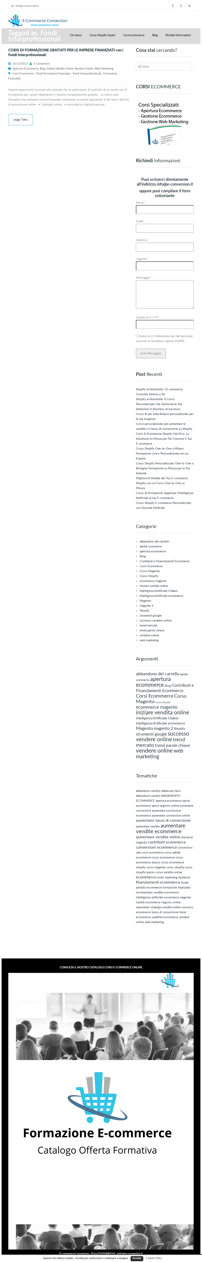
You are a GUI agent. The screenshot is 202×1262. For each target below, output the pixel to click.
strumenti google (151, 615)
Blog (155, 35)
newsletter (143, 907)
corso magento (156, 867)
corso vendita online (169, 872)
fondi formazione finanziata (53, 73)
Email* (140, 221)
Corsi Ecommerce (151, 566)
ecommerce (146, 877)
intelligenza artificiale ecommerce (157, 897)
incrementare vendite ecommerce (157, 892)
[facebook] (173, 6)
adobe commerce (151, 546)
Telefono (141, 240)
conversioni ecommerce (156, 847)
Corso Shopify (149, 576)
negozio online (171, 902)
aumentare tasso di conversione (163, 820)
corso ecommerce (163, 857)
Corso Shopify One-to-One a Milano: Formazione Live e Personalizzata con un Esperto (162, 453)
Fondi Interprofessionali (87, 73)
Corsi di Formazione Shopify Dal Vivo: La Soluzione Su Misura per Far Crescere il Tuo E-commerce (164, 438)
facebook (184, 877)
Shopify (145, 610)
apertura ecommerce (25, 68)
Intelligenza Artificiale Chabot (159, 590)
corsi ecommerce (23, 73)
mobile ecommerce (148, 902)
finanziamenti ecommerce (158, 882)
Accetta (137, 1258)
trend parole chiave (152, 630)
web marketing (103, 68)
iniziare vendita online (60, 68)
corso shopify (175, 867)
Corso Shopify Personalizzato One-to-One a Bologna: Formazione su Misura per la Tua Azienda (164, 468)
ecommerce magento (153, 581)
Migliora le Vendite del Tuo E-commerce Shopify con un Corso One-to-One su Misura (162, 483)
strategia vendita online (166, 907)
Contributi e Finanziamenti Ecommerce (165, 561)
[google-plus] (181, 6)
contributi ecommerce (167, 842)
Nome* (140, 202)
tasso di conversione (165, 912)
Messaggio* (143, 277)
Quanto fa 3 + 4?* (147, 317)
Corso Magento (150, 571)
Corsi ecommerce (133, 35)
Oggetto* (142, 258)
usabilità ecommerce (165, 917)
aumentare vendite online (158, 837)
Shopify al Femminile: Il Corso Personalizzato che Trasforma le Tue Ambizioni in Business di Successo (159, 404)
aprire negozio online (165, 805)
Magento (145, 600)
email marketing (167, 877)
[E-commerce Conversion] (37, 20)
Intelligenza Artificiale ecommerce (161, 595)
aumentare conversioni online (171, 815)
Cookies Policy (154, 1258)
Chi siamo (76, 35)
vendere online (84, 68)
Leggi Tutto (20, 119)
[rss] (189, 6)
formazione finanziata (176, 887)
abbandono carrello (148, 790)
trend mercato (149, 625)
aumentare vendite (148, 826)
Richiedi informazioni (178, 35)
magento (185, 897)
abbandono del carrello (154, 541)
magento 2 (146, 605)
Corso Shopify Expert (102, 35)
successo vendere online (156, 620)
